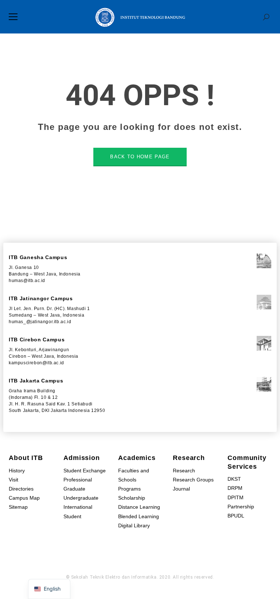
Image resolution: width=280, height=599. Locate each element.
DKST (234, 479)
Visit (13, 480)
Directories (21, 489)
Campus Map (24, 498)
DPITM (236, 497)
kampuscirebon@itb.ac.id (36, 362)
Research (184, 470)
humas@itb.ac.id (27, 280)
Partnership (241, 506)
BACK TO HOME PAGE (140, 156)
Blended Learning (138, 516)
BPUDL (236, 516)
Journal (181, 489)
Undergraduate (80, 498)
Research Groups (193, 480)
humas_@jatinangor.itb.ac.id (40, 321)
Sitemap (18, 507)
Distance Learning (139, 507)
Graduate (74, 489)
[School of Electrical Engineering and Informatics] (140, 16)
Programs (129, 489)
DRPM (235, 488)
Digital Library (134, 525)
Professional (77, 480)
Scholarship (131, 498)
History (17, 470)
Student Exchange (84, 470)
